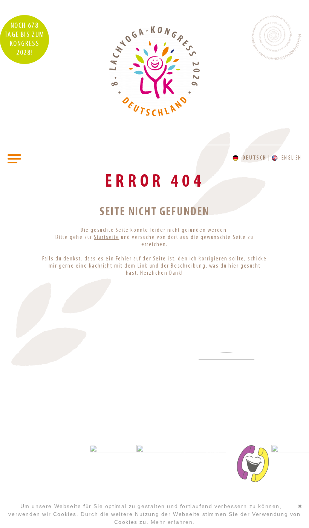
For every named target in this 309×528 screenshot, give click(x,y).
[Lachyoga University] (154, 115)
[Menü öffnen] (14, 158)
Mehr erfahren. (173, 522)
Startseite (106, 237)
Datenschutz (38, 493)
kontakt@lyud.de (38, 466)
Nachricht (100, 266)
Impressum (38, 482)
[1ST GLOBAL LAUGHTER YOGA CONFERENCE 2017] (154, 375)
